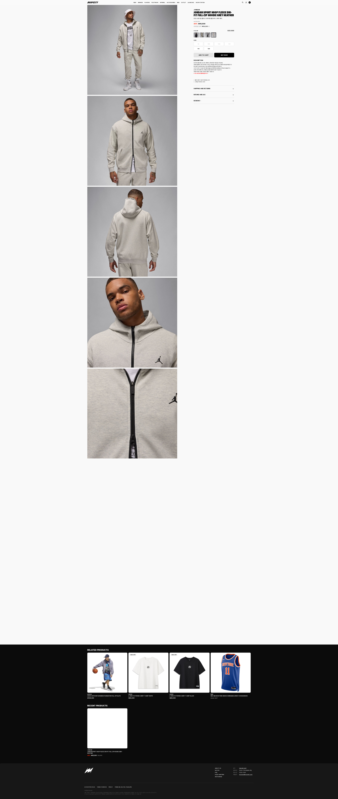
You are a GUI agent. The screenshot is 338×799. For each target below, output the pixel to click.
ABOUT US (218, 768)
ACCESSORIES (171, 2)
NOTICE (217, 770)
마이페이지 (246, 2)
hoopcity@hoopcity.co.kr (245, 774)
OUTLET (183, 2)
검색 (243, 2)
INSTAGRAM (218, 776)
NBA (178, 2)
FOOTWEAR (154, 2)
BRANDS (140, 2)
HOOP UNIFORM (219, 774)
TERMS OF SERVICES (102, 787)
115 (198, 48)
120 (209, 48)
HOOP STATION (200, 2)
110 (229, 44)
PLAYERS (147, 2)
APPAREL (162, 2)
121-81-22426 (99, 792)
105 (219, 44)
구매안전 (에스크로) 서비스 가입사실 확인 (123, 787)
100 (209, 44)
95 (198, 44)
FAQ (216, 772)
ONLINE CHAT (243, 768)
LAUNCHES (191, 2)
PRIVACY (111, 787)
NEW (135, 2)
